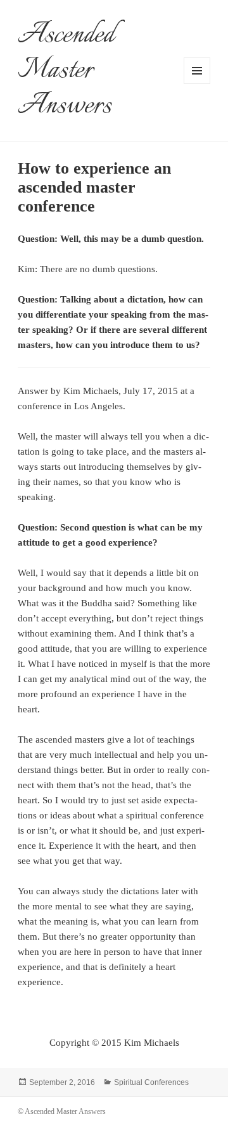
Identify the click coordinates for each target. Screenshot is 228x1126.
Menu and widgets (197, 83)
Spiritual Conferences (151, 1082)
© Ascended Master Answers (62, 1111)
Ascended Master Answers (66, 70)
